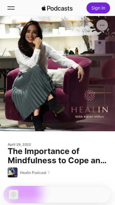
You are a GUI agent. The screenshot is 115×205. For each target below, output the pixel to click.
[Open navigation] (11, 8)
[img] (57, 8)
